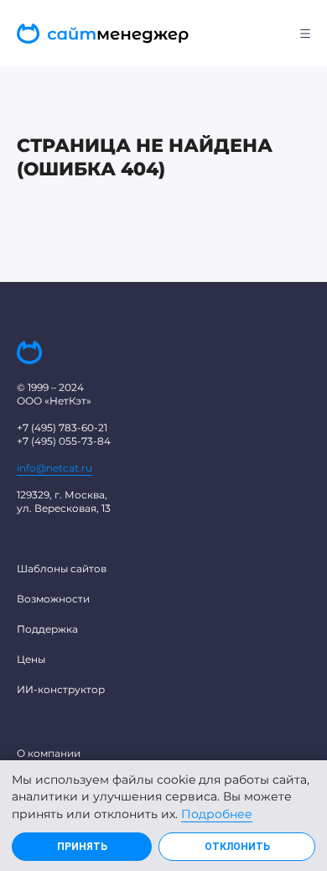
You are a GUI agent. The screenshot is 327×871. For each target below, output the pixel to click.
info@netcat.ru (54, 468)
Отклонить (237, 847)
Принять (82, 847)
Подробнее (216, 813)
